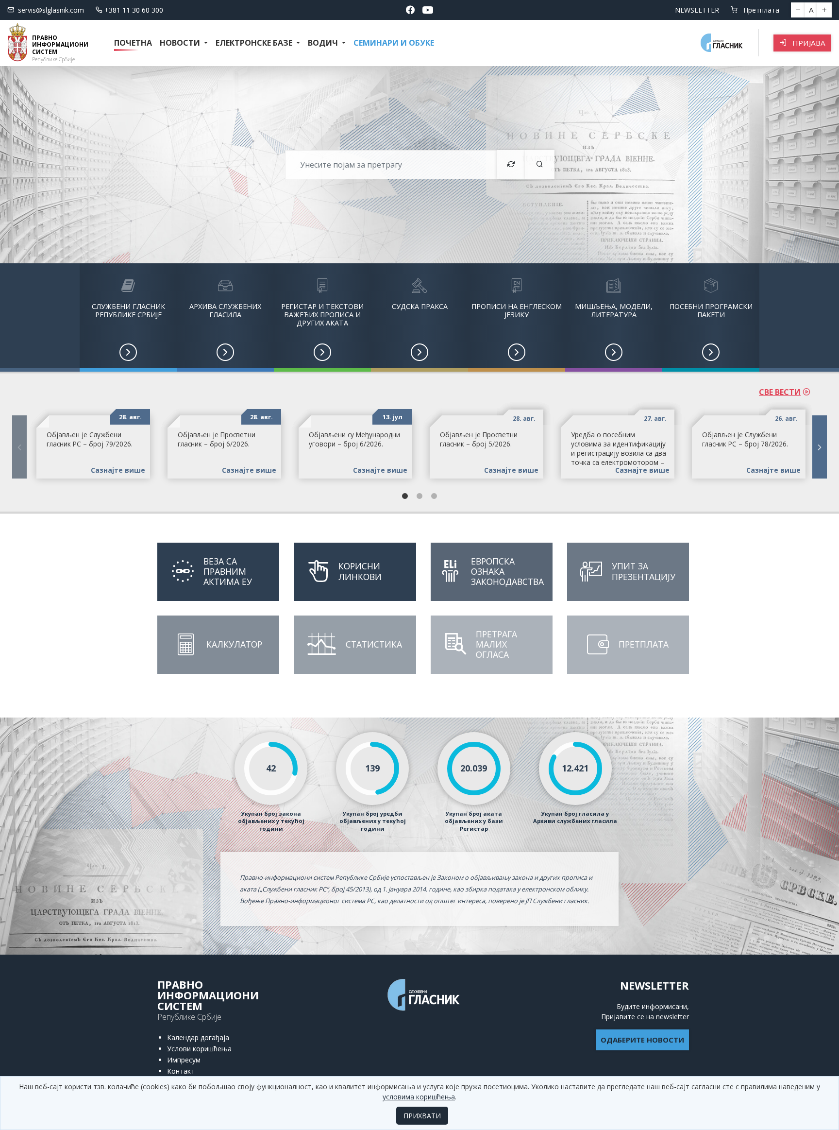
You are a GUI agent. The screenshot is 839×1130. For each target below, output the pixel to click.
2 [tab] (419, 496)
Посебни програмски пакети (711, 310)
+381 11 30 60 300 (133, 10)
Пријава (807, 43)
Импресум (184, 1059)
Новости (181, 42)
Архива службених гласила (225, 310)
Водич (324, 42)
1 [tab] (405, 496)
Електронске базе (255, 42)
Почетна (133, 42)
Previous (19, 447)
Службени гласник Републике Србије (128, 310)
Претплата (760, 10)
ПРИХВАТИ (422, 1115)
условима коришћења (419, 1096)
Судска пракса (420, 306)
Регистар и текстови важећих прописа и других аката (322, 315)
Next (819, 447)
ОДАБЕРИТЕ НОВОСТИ (642, 1039)
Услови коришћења (199, 1048)
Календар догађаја (198, 1037)
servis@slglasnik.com (51, 10)
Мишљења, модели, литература (614, 310)
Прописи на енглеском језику (516, 310)
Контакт (181, 1071)
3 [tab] (434, 496)
